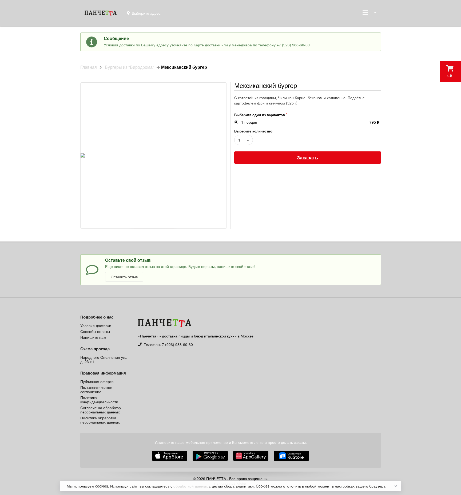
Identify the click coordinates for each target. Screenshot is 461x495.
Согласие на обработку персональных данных (100, 409)
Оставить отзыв (124, 276)
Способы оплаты (95, 331)
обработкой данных (191, 486)
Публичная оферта (97, 381)
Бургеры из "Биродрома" (129, 67)
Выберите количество (253, 131)
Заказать (307, 157)
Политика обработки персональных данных (100, 419)
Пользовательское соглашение (96, 389)
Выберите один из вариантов (259, 114)
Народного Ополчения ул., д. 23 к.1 (103, 359)
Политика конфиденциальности (99, 399)
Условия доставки (95, 325)
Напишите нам (93, 337)
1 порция (249, 122)
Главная (88, 67)
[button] (251, 461)
